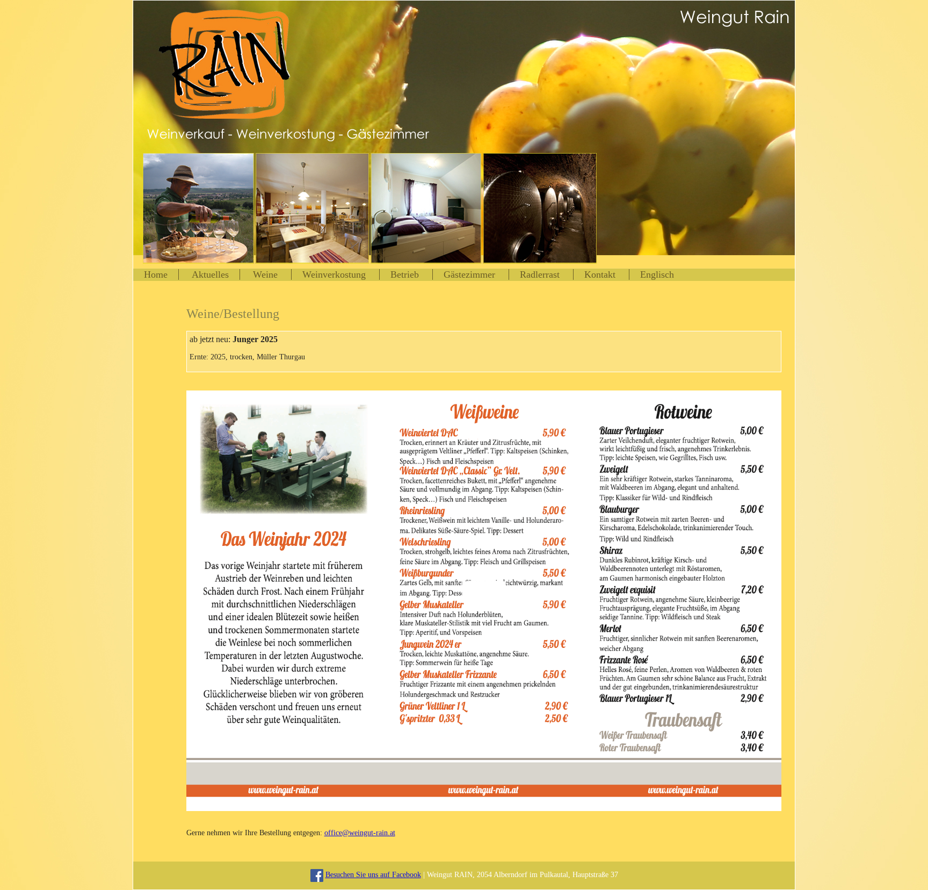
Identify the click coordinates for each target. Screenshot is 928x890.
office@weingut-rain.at (359, 833)
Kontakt (599, 274)
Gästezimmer (469, 274)
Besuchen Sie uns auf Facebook (373, 875)
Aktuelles (210, 274)
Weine (266, 274)
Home (156, 274)
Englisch (657, 274)
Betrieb (406, 274)
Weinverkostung (335, 274)
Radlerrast (540, 274)
